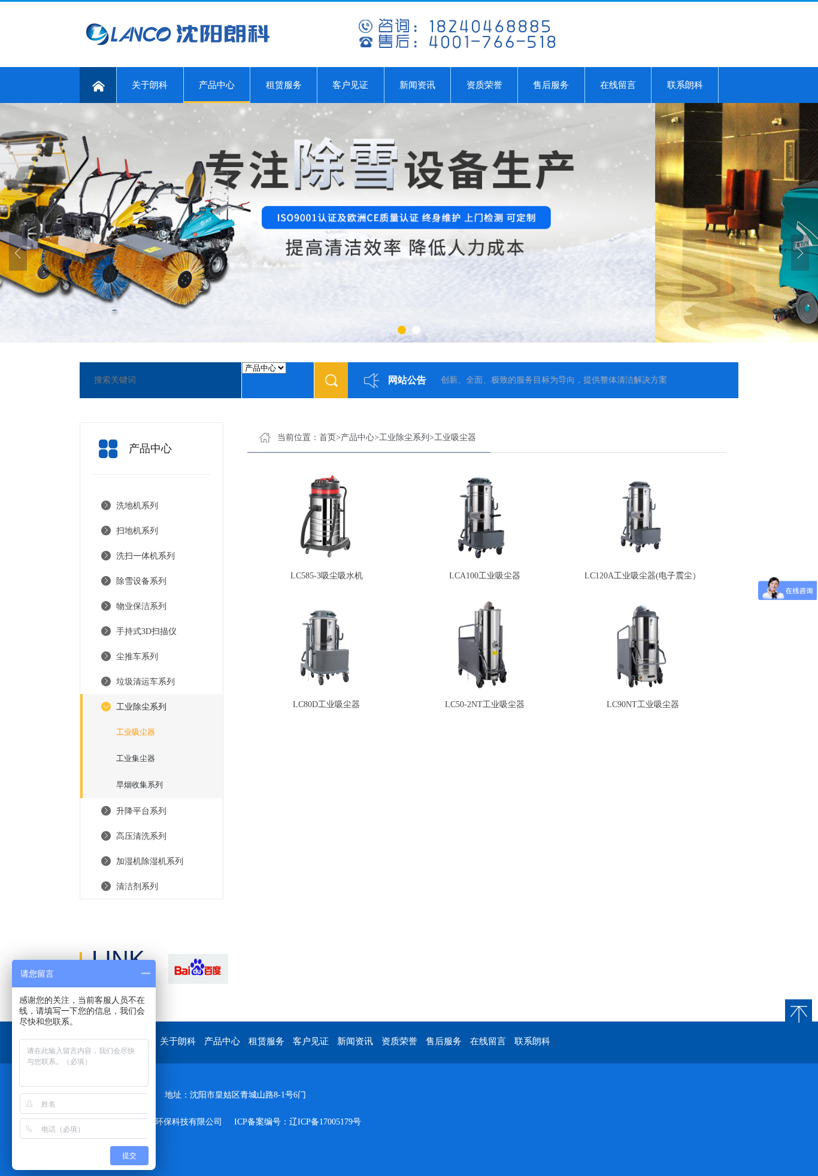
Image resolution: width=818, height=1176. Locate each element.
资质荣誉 (484, 85)
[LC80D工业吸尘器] (326, 644)
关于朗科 (150, 85)
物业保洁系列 (141, 606)
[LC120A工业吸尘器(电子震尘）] (642, 515)
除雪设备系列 (141, 581)
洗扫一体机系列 (145, 555)
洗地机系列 (137, 505)
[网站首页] (98, 85)
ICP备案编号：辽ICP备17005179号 (297, 1121)
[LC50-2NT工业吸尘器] (484, 644)
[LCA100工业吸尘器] (484, 515)
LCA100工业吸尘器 (484, 575)
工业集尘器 (135, 758)
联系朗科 (685, 85)
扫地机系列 (137, 530)
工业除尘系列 (141, 706)
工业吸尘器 (135, 732)
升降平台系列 (141, 811)
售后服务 (551, 85)
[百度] (197, 968)
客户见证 (350, 85)
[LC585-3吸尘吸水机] (326, 515)
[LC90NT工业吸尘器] (642, 644)
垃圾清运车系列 (145, 681)
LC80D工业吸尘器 (326, 704)
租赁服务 (284, 85)
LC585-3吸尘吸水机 (326, 575)
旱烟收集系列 (139, 784)
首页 (327, 437)
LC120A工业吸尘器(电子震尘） (642, 575)
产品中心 (217, 85)
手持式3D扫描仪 (146, 631)
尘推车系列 (137, 656)
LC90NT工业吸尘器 (643, 704)
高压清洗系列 (141, 836)
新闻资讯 (417, 85)
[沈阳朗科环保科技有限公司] (319, 48)
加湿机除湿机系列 (149, 861)
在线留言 (618, 85)
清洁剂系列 (137, 886)
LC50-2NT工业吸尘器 (485, 704)
